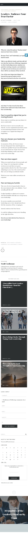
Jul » (5, 462)
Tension (13, 11)
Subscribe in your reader (7, 482)
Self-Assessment (5, 11)
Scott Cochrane (8, 263)
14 (10, 454)
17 (21, 454)
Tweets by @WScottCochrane (7, 441)
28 (10, 459)
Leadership (18, 9)
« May (2, 462)
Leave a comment (12, 22)
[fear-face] (14, 35)
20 (6, 457)
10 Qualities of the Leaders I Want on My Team (14, 514)
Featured (12, 9)
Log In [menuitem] (2, 4)
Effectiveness (5, 9)
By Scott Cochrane (6, 20)
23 (17, 457)
